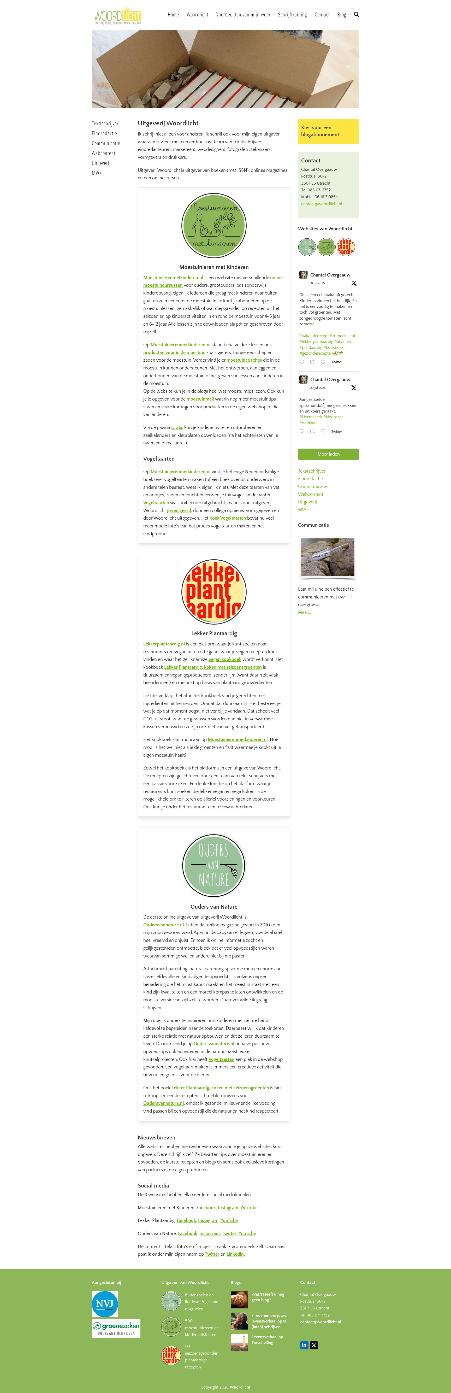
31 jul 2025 (317, 283)
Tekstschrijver (311, 471)
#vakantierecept (314, 335)
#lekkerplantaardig (316, 341)
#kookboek (333, 347)
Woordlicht (240, 1387)
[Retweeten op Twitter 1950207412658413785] (313, 432)
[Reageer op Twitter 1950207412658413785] (303, 432)
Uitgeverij (307, 502)
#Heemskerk (310, 417)
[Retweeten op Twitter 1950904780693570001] (313, 362)
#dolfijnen (308, 423)
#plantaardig (310, 347)
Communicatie (313, 486)
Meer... (304, 612)
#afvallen (342, 341)
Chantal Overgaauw (330, 275)
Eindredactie (310, 478)
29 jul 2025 (317, 388)
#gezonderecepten (316, 353)
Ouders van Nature (214, 907)
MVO (303, 510)
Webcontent (310, 494)
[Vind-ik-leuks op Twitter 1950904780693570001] (324, 362)
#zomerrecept (342, 335)
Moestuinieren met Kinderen (214, 267)
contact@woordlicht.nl (321, 204)
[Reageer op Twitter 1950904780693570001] (303, 362)
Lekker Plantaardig (214, 633)
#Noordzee (333, 417)
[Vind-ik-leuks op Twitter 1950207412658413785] (324, 432)
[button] (356, 14)
